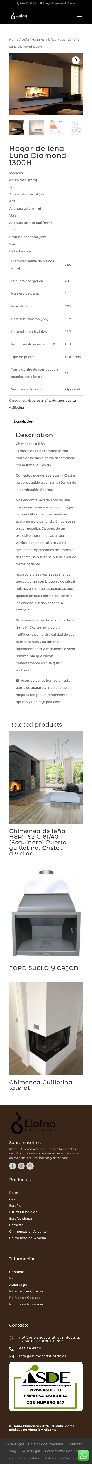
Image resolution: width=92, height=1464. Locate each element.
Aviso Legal (18, 1285)
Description (23, 421)
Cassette (16, 1225)
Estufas (15, 1206)
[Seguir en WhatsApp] (30, 1166)
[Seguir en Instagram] (21, 1166)
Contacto (16, 1272)
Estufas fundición (23, 1212)
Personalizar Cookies (26, 1291)
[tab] (46, 421)
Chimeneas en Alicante (28, 1231)
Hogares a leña (43, 39)
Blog (13, 1278)
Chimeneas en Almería (27, 1238)
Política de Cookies (24, 1298)
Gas (12, 1199)
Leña (25, 39)
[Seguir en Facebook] (12, 1166)
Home (14, 39)
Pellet (13, 1193)
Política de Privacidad (26, 1304)
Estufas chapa (20, 1218)
